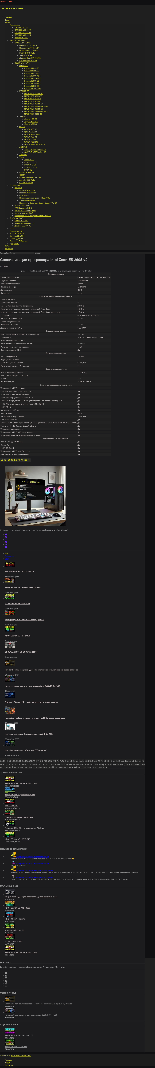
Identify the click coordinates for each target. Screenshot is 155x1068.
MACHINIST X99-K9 (32, 98)
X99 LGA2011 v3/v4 (22, 63)
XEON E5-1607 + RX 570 (15, 919)
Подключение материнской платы (19, 816)
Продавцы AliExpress (18, 241)
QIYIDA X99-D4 (30, 136)
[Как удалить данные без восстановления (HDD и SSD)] (10, 729)
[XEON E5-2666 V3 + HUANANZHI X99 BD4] (10, 582)
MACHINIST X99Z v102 (33, 93)
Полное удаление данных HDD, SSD (34, 197)
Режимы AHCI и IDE (27, 190)
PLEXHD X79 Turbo (27, 53)
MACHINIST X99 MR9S (33, 108)
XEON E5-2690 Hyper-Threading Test (20, 794)
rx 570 (56, 760)
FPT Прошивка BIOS (23, 208)
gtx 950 (127, 764)
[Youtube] (6, 534)
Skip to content (6, 1)
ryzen (63, 760)
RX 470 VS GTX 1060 (13, 941)
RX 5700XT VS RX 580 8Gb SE (17, 603)
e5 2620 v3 (72, 760)
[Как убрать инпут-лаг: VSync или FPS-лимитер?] (10, 745)
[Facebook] (15, 460)
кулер (101, 764)
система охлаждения (64, 764)
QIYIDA (22, 126)
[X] (22, 460)
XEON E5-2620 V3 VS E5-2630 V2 (19, 1035)
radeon (48, 760)
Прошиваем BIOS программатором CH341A (33, 215)
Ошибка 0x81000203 (27, 192)
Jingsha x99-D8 (30, 124)
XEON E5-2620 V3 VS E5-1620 (17, 908)
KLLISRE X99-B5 (26, 182)
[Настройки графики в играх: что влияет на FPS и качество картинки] (10, 713)
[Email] (25, 460)
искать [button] (37, 253)
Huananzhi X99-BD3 (32, 83)
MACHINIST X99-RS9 (33, 96)
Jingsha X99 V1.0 (31, 121)
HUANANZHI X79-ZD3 (28, 50)
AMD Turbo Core (11, 805)
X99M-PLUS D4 (30, 167)
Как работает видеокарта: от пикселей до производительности (31, 896)
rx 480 (95, 764)
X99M (21, 157)
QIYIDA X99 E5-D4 (31, 134)
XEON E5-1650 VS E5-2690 (16, 1046)
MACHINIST (24, 91)
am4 (71, 767)
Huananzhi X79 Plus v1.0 (29, 47)
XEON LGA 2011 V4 (23, 35)
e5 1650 (38, 764)
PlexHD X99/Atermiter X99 (30, 177)
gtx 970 (104, 767)
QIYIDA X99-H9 (30, 129)
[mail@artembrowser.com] (6, 539)
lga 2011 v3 (96, 767)
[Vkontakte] (2, 460)
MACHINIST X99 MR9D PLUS (36, 111)
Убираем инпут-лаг (27, 200)
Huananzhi (23, 65)
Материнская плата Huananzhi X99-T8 (32, 856)
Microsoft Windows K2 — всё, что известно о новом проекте (31, 702)
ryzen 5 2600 (12, 764)
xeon (3, 760)
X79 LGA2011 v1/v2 (22, 42)
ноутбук (28, 767)
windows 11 (136, 764)
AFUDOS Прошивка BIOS (25, 210)
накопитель (118, 764)
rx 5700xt (37, 767)
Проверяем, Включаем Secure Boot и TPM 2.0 (38, 203)
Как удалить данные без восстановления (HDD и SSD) (29, 734)
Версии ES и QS (21, 37)
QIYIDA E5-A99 (30, 131)
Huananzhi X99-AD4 (32, 75)
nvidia (39, 760)
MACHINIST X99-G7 (32, 101)
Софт (12, 228)
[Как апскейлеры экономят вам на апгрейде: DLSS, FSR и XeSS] (10, 681)
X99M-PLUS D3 (30, 162)
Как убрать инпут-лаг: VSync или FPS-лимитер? (26, 750)
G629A (22, 175)
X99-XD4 (23, 154)
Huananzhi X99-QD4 (32, 88)
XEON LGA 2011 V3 (23, 32)
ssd (75, 767)
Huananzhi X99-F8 (31, 70)
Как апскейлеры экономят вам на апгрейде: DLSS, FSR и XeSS (33, 686)
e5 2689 (89, 760)
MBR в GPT (24, 195)
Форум (7, 20)
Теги (6, 558)
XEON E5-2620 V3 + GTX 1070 (17, 635)
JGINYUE (23, 147)
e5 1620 (116, 760)
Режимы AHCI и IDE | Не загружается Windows (24, 828)
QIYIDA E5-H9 (30, 139)
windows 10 (64, 767)
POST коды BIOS (17, 233)
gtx (90, 767)
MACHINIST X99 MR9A (33, 103)
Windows (18, 187)
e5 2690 (77, 764)
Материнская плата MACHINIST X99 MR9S (34, 870)
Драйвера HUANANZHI (24, 223)
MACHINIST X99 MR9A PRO (36, 106)
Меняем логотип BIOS (24, 213)
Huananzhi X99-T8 (31, 73)
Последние (9, 556)
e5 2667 (23, 764)
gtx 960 (8, 767)
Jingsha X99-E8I (30, 119)
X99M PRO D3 (30, 164)
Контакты (9, 248)
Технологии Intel (16, 231)
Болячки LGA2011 (17, 236)
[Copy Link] (29, 460)
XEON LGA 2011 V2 (23, 30)
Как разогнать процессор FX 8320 (19, 571)
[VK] (6, 537)
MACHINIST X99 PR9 (33, 114)
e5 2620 (108, 764)
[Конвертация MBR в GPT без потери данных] (10, 614)
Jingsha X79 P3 (25, 55)
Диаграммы (14, 243)
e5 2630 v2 (48, 764)
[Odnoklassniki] (5, 460)
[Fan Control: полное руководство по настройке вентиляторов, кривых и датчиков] (10, 664)
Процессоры (15, 25)
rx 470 (31, 764)
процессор (14, 760)
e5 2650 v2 (135, 760)
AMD (81, 760)
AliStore (8, 246)
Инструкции (15, 185)
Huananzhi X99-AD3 (32, 78)
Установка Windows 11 (14, 930)
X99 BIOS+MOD (21, 220)
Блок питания (18, 767)
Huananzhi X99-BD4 (32, 81)
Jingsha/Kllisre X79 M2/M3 (30, 58)
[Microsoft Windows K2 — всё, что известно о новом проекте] (10, 697)
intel (56, 767)
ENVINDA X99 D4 (26, 172)
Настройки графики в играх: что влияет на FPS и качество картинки (35, 718)
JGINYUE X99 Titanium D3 (35, 152)
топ (6, 553)
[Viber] (12, 460)
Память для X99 (16, 238)
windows (125, 760)
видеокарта (28, 760)
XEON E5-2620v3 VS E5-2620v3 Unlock (21, 783)
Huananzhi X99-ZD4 (32, 86)
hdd (52, 767)
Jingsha (22, 116)
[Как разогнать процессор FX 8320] (10, 566)
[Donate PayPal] (6, 544)
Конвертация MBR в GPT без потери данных (24, 619)
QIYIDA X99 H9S (31, 142)
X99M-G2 (28, 169)
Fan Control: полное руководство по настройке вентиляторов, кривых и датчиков (41, 669)
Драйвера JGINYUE (23, 225)
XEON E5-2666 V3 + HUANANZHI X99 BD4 (23, 587)
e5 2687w (45, 767)
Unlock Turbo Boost (22, 205)
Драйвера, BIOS (16, 218)
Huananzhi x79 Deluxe (28, 45)
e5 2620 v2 (87, 764)
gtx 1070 (98, 760)
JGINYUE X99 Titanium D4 (35, 149)
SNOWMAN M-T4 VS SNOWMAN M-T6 (21, 652)
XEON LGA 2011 (21, 27)
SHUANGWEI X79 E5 (28, 60)
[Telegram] (8, 460)
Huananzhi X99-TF (31, 68)
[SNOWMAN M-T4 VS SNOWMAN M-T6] (10, 647)
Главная (8, 17)
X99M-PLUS (29, 159)
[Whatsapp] (18, 460)
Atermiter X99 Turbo (27, 180)
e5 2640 (108, 760)
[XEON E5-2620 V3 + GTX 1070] (10, 630)
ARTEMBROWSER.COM (21, 1055)
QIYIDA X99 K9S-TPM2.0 (34, 144)
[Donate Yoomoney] (6, 547)
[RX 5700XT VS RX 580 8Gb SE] (10, 598)
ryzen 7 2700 (83, 767)
